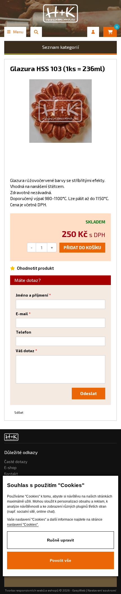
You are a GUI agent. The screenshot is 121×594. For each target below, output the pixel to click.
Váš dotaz (25, 350)
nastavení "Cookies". (23, 525)
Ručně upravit (60, 540)
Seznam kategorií (60, 47)
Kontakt (11, 474)
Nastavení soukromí (102, 590)
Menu (18, 31)
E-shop (10, 467)
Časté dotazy (15, 461)
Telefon (23, 332)
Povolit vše (60, 560)
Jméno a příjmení (32, 295)
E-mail (22, 314)
